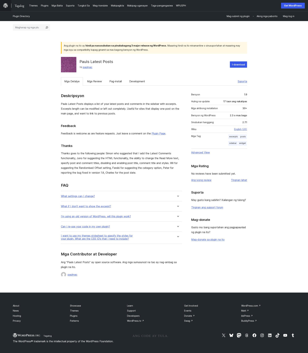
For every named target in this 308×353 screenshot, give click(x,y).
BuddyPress (249, 320)
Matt (245, 310)
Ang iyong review (201, 180)
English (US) (240, 129)
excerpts (233, 136)
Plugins (73, 315)
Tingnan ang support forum (207, 207)
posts (243, 136)
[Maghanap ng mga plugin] (47, 27)
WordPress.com (251, 305)
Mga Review (94, 81)
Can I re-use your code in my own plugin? (85, 226)
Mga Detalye (72, 81)
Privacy (17, 320)
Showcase (75, 305)
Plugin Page (158, 133)
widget (242, 143)
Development (137, 81)
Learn (130, 305)
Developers (133, 315)
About (16, 305)
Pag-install (115, 81)
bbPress (247, 315)
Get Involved (191, 305)
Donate (189, 315)
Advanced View (200, 152)
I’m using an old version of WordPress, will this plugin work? (96, 216)
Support (131, 310)
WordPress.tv (135, 320)
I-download (238, 64)
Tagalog (47, 336)
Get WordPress (293, 5)
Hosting (17, 315)
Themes (74, 310)
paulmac (87, 67)
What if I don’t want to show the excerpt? (86, 206)
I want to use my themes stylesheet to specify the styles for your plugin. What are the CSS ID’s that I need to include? (97, 237)
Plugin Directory (21, 16)
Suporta (242, 81)
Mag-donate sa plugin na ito (208, 239)
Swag (188, 320)
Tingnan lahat (239, 180)
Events (187, 310)
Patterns (74, 320)
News (16, 310)
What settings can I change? (78, 196)
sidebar (233, 143)
